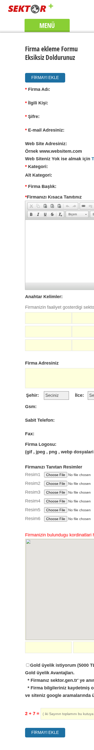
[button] (31, 206)
